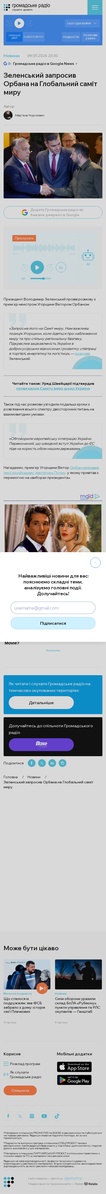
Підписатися (53, 623)
